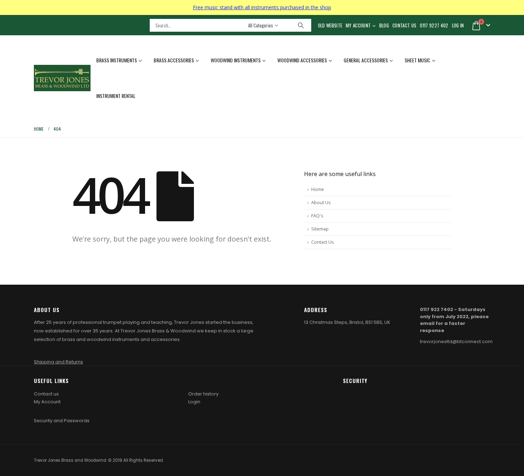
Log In (458, 25)
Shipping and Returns (58, 361)
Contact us (46, 393)
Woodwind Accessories (302, 60)
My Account (358, 25)
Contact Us (404, 25)
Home (317, 189)
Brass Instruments (116, 60)
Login (194, 401)
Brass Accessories (174, 60)
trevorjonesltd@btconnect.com (456, 341)
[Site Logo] (62, 78)
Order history (203, 393)
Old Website (330, 25)
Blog (384, 25)
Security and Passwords (61, 420)
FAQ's (317, 216)
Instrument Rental (115, 95)
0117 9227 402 (434, 25)
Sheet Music (417, 60)
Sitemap (320, 229)
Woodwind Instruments (236, 60)
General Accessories (366, 60)
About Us (321, 203)
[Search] (301, 25)
